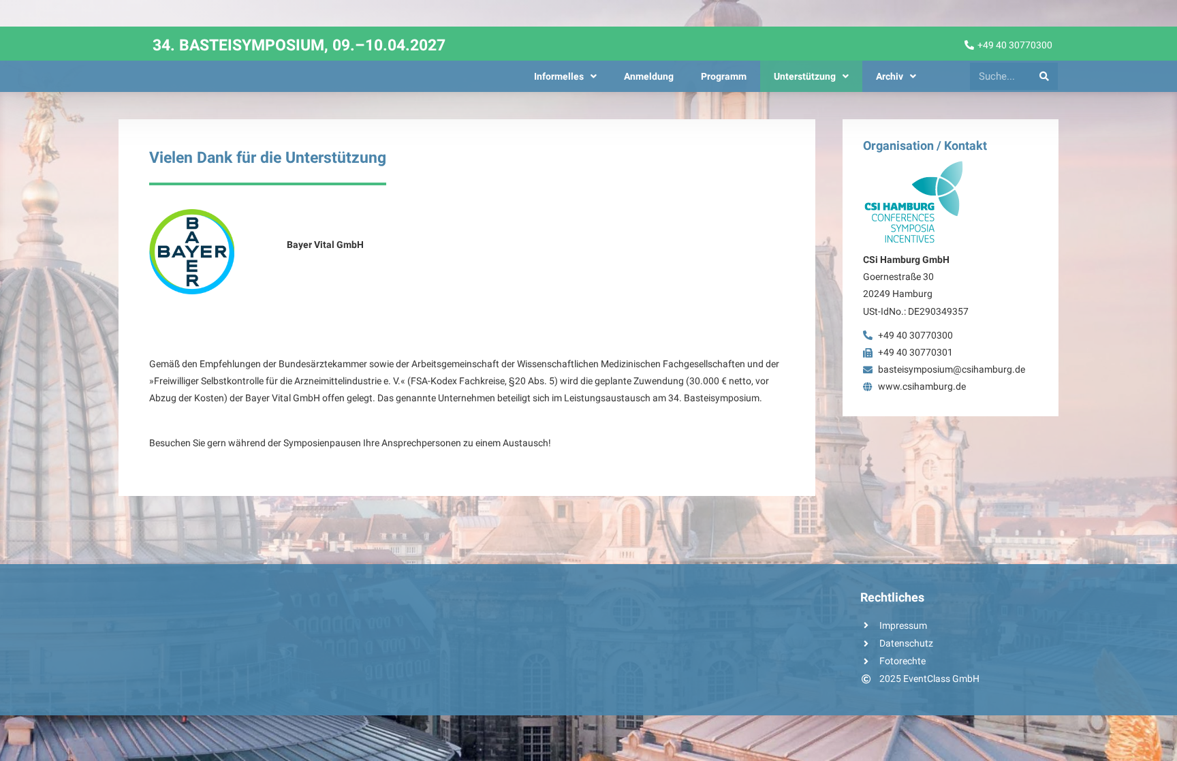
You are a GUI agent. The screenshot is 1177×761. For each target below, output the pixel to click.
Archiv (889, 76)
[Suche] (1044, 76)
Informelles (559, 76)
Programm (724, 76)
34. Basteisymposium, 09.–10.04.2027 (299, 45)
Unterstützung (805, 76)
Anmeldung (649, 76)
